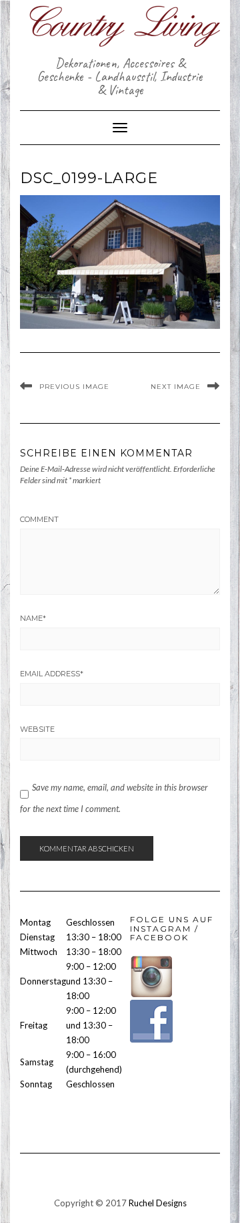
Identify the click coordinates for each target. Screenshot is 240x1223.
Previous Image (74, 386)
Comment (39, 519)
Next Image (176, 386)
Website (37, 729)
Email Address (51, 673)
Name (33, 618)
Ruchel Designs (158, 1203)
